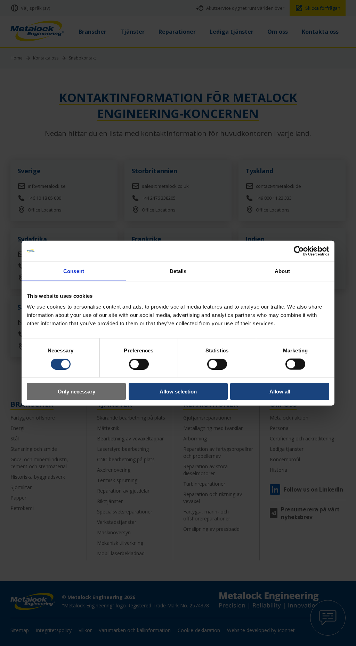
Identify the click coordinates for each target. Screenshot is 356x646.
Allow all (279, 391)
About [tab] (282, 271)
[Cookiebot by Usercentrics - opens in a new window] (298, 251)
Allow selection (178, 391)
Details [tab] (178, 271)
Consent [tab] (73, 271)
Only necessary (76, 391)
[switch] (139, 363)
